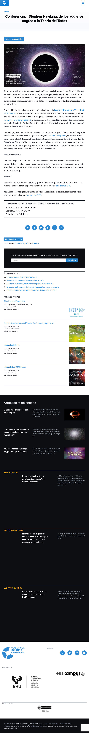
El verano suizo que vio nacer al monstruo (22, 277)
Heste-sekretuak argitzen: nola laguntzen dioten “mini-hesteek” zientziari (34, 479)
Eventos (35, 243)
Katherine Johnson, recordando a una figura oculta (25, 280)
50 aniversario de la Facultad (17, 120)
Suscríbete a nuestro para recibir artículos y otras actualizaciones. (44, 255)
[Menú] (83, 3)
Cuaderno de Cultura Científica (20, 726)
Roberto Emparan (57, 136)
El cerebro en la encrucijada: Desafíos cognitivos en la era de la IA (30, 284)
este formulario (63, 186)
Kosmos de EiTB (33, 195)
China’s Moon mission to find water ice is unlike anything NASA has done (34, 594)
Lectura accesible (14, 39)
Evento (6, 12)
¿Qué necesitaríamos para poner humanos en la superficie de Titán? (31, 290)
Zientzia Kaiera (11, 473)
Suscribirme (72, 260)
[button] (27, 227)
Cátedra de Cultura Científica (21, 723)
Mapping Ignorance (13, 588)
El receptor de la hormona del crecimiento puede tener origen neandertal (33, 287)
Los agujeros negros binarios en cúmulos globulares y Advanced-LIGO (16, 432)
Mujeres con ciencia (13, 530)
